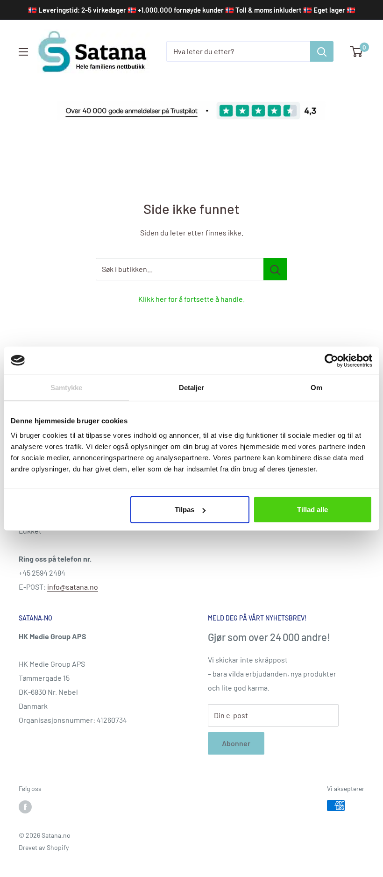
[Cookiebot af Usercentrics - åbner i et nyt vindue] (331, 360)
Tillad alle (312, 509)
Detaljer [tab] (192, 387)
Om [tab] (316, 387)
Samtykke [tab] (66, 387)
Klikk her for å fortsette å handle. (191, 298)
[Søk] (321, 51)
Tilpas (184, 509)
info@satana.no (72, 586)
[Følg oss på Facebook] (25, 806)
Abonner (236, 743)
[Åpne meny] (23, 52)
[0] (356, 51)
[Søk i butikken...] (275, 269)
